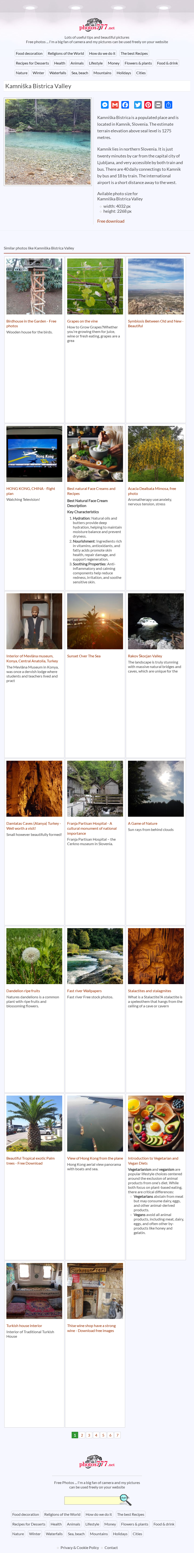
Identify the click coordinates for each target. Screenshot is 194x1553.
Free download (110, 221)
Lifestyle (96, 63)
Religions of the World (66, 53)
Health (59, 63)
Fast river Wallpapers (84, 990)
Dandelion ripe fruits (23, 990)
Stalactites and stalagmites (149, 990)
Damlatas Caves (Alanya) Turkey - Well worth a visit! (33, 825)
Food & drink (167, 63)
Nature (21, 72)
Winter (38, 72)
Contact (111, 1547)
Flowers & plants (138, 63)
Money (113, 63)
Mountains (102, 72)
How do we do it (102, 53)
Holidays (124, 72)
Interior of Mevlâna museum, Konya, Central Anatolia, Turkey (32, 658)
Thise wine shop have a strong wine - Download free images (91, 1328)
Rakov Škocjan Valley (145, 656)
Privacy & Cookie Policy (80, 1547)
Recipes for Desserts (32, 63)
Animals (77, 63)
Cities (141, 72)
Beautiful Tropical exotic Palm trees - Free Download (30, 1160)
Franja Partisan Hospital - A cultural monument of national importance (92, 828)
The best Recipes (134, 53)
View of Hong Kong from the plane (95, 1158)
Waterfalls (57, 72)
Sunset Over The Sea (84, 656)
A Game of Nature (142, 823)
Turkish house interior (24, 1325)
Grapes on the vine (82, 321)
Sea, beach (79, 72)
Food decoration (29, 53)
